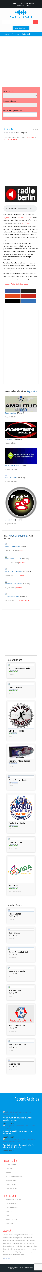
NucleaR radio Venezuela (14, 1177)
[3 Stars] (9, 133)
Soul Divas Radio (11, 1189)
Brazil (21, 550)
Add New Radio (21, 28)
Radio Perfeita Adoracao (14, 571)
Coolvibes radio (11, 1165)
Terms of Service (11, 1219)
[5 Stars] (14, 133)
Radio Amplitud (10, 413)
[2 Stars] (7, 133)
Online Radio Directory (26, 3)
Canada (19, 588)
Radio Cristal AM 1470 (13, 559)
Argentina (15, 34)
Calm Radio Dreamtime (13, 584)
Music (15, 139)
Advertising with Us (12, 1208)
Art (4, 139)
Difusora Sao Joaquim (13, 546)
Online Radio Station (23, 6)
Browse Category (9, 101)
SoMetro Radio (11, 1185)
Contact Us (9, 1215)
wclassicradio (10, 520)
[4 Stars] (12, 133)
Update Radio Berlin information (17, 284)
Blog (14, 3)
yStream (8, 1173)
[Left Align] (35, 22)
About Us (9, 1211)
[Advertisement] (21, 61)
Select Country (8, 91)
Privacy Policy (10, 1223)
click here (25, 223)
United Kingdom (23, 600)
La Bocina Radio (11, 478)
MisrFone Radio (11, 1181)
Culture (9, 139)
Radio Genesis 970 (12, 465)
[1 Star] (4, 133)
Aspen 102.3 (9, 439)
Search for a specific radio (12, 110)
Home (6, 34)
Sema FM (9, 1169)
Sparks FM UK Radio (12, 596)
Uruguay (22, 563)
